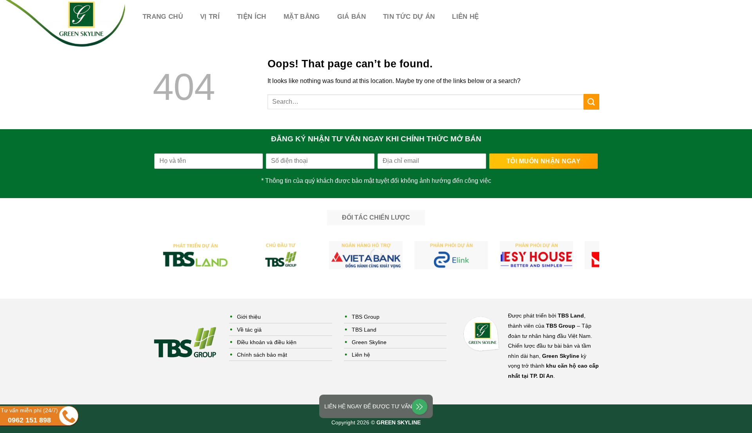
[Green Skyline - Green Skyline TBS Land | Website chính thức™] (65, 23)
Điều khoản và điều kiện (266, 342)
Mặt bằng (302, 17)
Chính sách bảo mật (262, 355)
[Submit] (591, 101)
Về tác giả (249, 330)
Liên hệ (465, 17)
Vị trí (210, 17)
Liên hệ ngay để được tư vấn (368, 406)
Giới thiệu (249, 317)
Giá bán (351, 17)
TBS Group (366, 317)
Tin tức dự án (409, 17)
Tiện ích (251, 17)
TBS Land (364, 330)
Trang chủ (163, 17)
